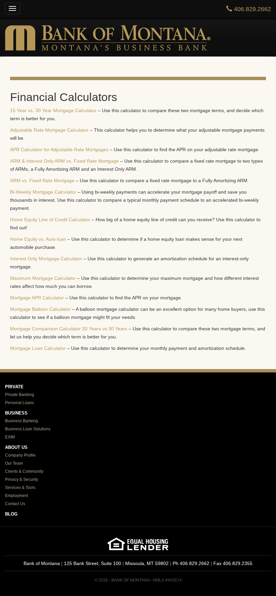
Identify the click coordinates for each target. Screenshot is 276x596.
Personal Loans (19, 402)
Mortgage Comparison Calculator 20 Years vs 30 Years (68, 328)
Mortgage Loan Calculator (38, 348)
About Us (16, 447)
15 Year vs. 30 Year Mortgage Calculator (53, 110)
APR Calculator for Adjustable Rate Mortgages (59, 149)
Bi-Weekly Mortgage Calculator (43, 192)
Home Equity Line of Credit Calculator (50, 219)
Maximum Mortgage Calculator (43, 278)
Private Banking (19, 394)
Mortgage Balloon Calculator (40, 309)
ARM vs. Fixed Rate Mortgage (42, 180)
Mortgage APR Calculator (37, 297)
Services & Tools (20, 487)
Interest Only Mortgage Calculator (46, 258)
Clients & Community (24, 471)
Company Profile (20, 455)
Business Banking (21, 421)
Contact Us (15, 503)
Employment (16, 495)
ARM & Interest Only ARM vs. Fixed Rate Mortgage (64, 161)
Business (16, 413)
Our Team (14, 463)
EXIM (10, 437)
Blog (11, 514)
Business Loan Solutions (27, 429)
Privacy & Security (21, 479)
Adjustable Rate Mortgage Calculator (49, 130)
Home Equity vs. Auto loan (38, 239)
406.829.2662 (251, 9)
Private (14, 386)
